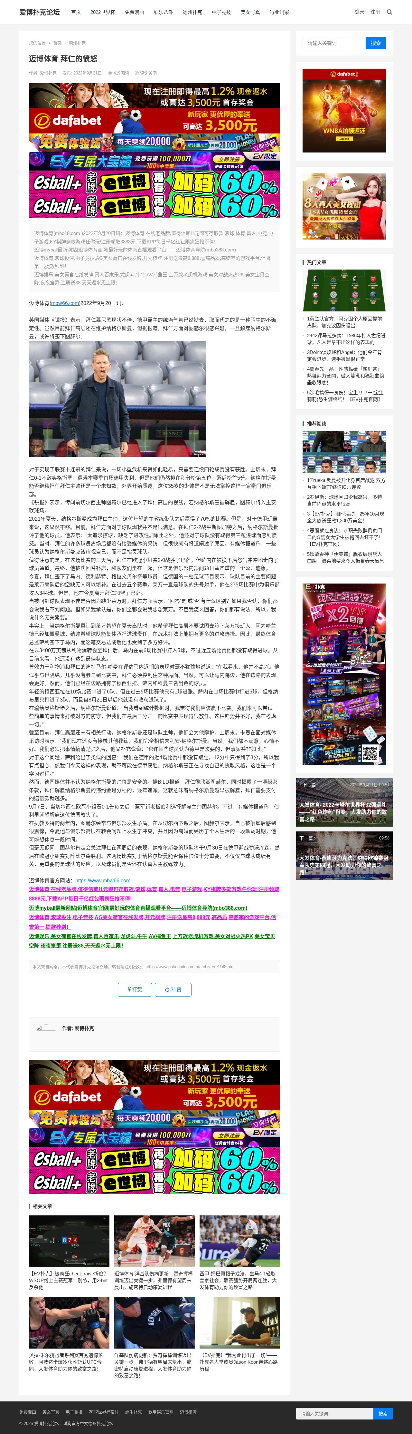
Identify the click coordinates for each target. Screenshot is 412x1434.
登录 (359, 12)
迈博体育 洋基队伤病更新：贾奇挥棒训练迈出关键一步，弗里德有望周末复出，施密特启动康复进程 (153, 1280)
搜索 (376, 43)
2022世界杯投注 (104, 1411)
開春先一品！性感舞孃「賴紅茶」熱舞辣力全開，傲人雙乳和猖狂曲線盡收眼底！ (345, 375)
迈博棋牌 (188, 1411)
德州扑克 (192, 12)
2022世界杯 (102, 12)
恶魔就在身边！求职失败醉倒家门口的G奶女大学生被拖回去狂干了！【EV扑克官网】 (345, 537)
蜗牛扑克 (133, 1411)
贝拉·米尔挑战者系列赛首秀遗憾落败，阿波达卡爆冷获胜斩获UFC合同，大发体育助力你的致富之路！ (66, 1361)
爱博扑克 (49, 73)
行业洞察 (279, 12)
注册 (375, 12)
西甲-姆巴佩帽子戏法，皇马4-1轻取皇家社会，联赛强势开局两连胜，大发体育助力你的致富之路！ (238, 1280)
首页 (76, 12)
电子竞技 (221, 12)
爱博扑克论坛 (39, 12)
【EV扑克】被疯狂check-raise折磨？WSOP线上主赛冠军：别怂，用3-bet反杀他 (68, 1280)
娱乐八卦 (163, 12)
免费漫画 (134, 12)
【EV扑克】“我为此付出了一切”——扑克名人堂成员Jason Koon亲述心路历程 (239, 1361)
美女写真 (250, 12)
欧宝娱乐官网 (160, 1411)
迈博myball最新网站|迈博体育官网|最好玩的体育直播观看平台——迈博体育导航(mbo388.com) (138, 908)
